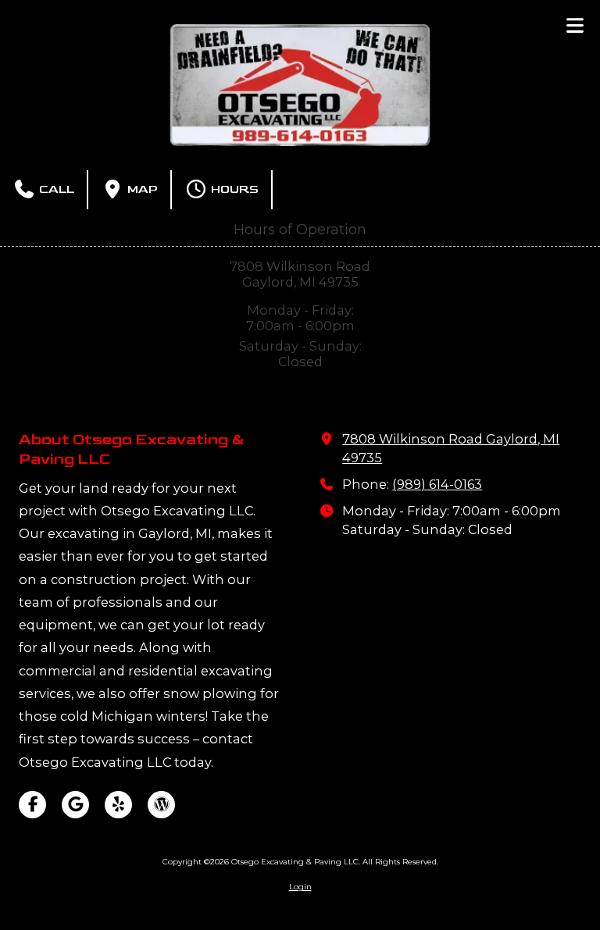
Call (55, 189)
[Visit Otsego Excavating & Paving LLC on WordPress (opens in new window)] (161, 804)
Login (300, 887)
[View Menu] (574, 25)
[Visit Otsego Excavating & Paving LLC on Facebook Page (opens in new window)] (32, 804)
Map (141, 189)
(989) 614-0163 (437, 484)
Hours (233, 189)
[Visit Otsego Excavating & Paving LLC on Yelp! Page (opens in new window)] (118, 804)
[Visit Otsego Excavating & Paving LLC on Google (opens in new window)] (75, 804)
